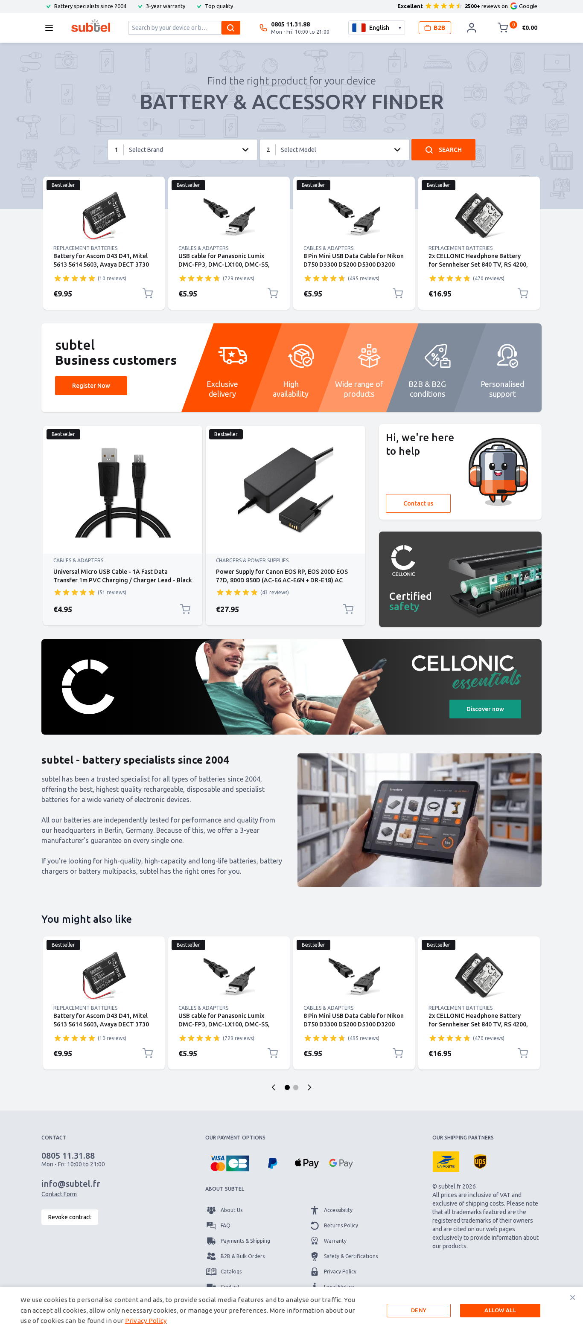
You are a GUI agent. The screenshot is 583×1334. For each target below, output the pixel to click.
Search (450, 149)
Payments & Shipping (245, 1241)
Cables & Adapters (203, 248)
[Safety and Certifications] (460, 579)
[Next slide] (309, 1087)
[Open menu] (51, 27)
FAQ (225, 1225)
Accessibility (338, 1210)
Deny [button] (419, 1310)
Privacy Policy (340, 1271)
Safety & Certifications (351, 1256)
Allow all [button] (500, 1310)
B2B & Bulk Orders (243, 1256)
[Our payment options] (229, 1163)
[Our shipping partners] (446, 1161)
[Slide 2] (296, 1087)
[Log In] (471, 28)
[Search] (231, 28)
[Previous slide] (273, 1087)
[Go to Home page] (90, 25)
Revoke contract (69, 1217)
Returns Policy (341, 1225)
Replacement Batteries (85, 248)
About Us (231, 1210)
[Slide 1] (287, 1087)
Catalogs (231, 1271)
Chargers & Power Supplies (252, 560)
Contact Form (59, 1194)
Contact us (418, 503)
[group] (74, 278)
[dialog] (291, 1310)
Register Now (91, 385)
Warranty (335, 1241)
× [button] (572, 1297)
